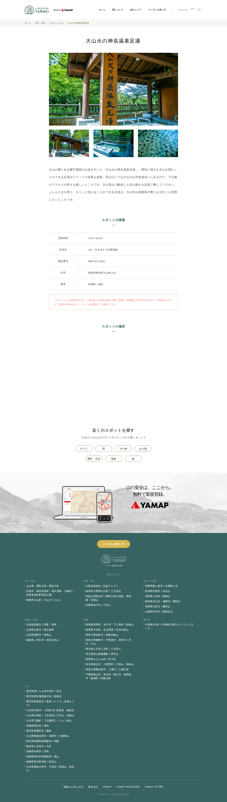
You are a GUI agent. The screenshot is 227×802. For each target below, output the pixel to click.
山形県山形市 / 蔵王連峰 (40, 629)
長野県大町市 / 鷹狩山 (157, 606)
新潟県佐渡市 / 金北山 (157, 591)
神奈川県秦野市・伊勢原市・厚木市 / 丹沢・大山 (108, 642)
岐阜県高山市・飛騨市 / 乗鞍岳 (163, 601)
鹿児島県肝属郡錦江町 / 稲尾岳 (44, 696)
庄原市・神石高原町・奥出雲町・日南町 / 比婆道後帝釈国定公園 (50, 593)
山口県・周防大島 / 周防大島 (42, 585)
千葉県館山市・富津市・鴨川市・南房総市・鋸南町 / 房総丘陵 (108, 676)
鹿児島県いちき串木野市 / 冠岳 (44, 691)
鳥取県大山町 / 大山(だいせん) (43, 599)
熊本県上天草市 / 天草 (38, 746)
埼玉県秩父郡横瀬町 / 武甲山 (102, 654)
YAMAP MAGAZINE (128, 787)
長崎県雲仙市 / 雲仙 (37, 725)
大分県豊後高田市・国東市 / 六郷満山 (47, 736)
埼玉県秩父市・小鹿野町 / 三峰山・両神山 (110, 664)
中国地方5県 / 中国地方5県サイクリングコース (169, 626)
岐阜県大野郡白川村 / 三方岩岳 (103, 591)
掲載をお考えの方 (73, 787)
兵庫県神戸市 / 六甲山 (98, 605)
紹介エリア (135, 10)
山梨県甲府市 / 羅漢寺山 (159, 611)
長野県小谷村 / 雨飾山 (157, 596)
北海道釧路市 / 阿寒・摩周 (41, 624)
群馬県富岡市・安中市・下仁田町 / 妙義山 (110, 624)
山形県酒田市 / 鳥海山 (38, 634)
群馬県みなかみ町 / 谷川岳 (101, 659)
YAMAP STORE (154, 787)
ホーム (102, 10)
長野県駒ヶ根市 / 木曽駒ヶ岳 (161, 585)
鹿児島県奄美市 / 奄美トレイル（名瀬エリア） (50, 703)
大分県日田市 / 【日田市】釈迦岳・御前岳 (50, 710)
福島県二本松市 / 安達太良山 (42, 640)
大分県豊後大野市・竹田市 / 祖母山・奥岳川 (50, 768)
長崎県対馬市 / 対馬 (37, 751)
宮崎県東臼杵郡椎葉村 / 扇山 (42, 756)
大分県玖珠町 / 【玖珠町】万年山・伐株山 (50, 715)
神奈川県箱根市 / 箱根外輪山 (102, 634)
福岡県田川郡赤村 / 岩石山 (41, 761)
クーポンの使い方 (157, 10)
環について (117, 10)
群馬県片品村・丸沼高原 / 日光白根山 (107, 629)
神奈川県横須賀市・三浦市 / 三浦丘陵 (107, 669)
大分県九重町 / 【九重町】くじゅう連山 (49, 720)
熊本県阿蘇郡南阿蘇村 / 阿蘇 (42, 741)
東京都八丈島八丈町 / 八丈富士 (103, 648)
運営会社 (93, 787)
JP (199, 10)
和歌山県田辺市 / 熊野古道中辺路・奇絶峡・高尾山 (108, 598)
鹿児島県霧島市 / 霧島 (38, 730)
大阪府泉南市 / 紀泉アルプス (102, 585)
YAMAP (107, 787)
